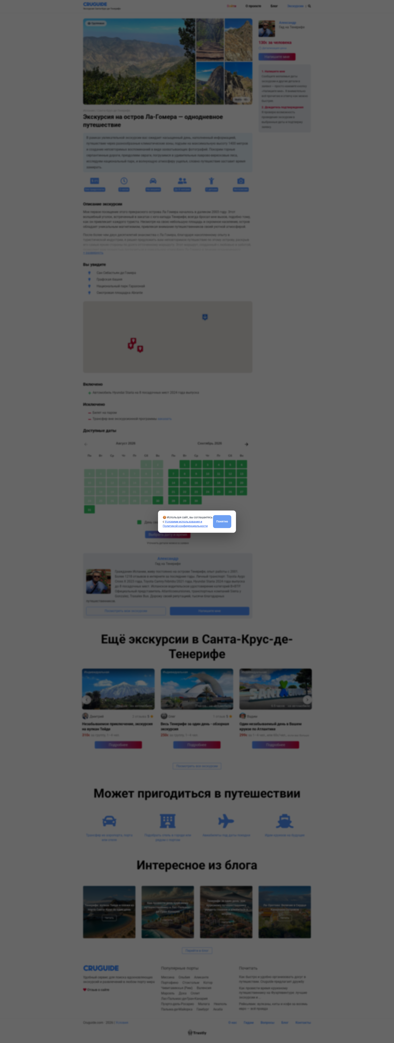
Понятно (222, 521)
